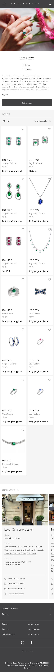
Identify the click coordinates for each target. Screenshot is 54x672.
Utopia (30, 546)
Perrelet (23, 550)
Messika (7, 546)
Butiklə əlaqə (27, 103)
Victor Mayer (9, 550)
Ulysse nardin (39, 550)
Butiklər (5, 624)
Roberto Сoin (15, 546)
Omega (17, 550)
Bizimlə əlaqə (33, 634)
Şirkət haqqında (8, 634)
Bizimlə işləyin (33, 624)
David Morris (31, 553)
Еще (4, 94)
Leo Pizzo (24, 546)
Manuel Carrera (20, 553)
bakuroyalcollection (16, 593)
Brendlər (5, 629)
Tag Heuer (30, 550)
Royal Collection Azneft (18, 529)
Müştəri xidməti (34, 629)
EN (27, 651)
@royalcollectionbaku (16, 588)
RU (32, 651)
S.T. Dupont (38, 546)
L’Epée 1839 (9, 553)
